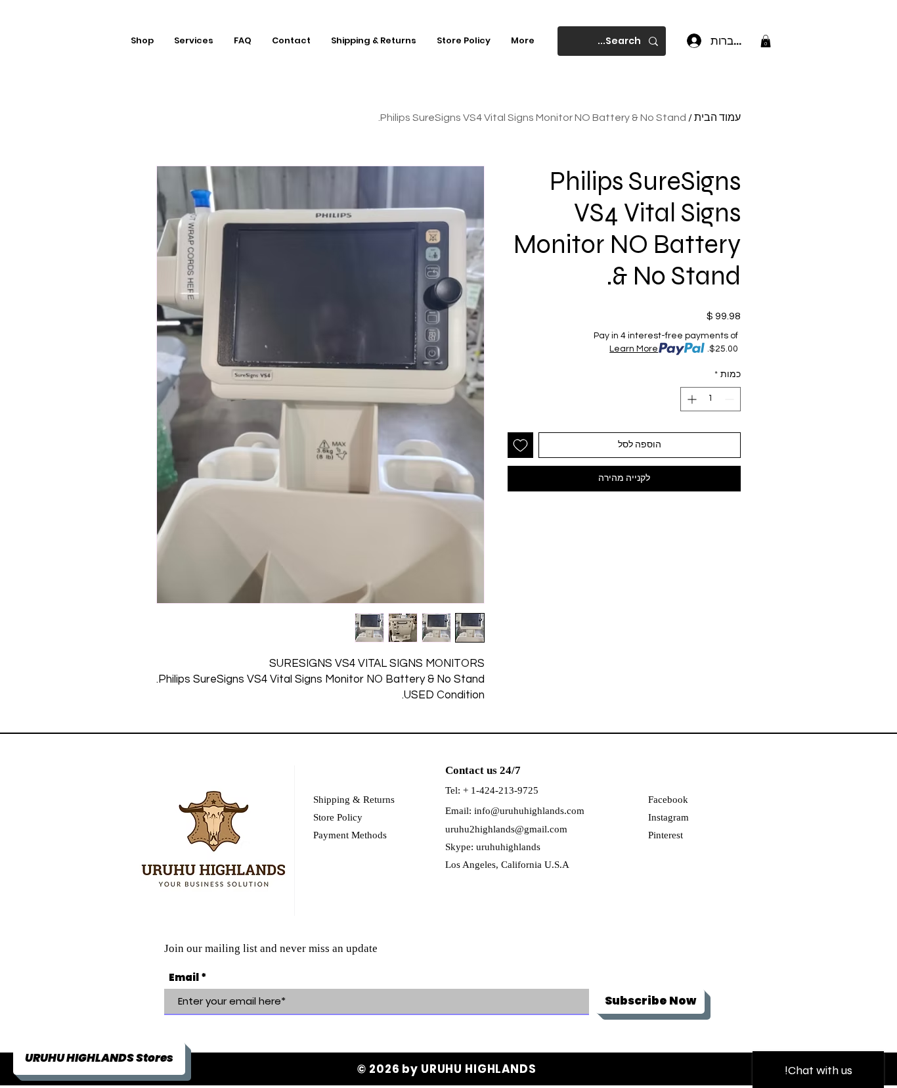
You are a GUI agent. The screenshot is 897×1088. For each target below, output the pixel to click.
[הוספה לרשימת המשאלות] (520, 445)
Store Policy (337, 817)
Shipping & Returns (354, 799)
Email (184, 977)
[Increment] (690, 399)
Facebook (668, 799)
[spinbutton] (710, 399)
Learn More (633, 348)
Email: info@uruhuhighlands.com (514, 810)
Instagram (668, 817)
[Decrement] (730, 399)
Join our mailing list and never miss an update (271, 948)
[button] (765, 41)
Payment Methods (350, 835)
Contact (464, 770)
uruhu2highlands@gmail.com (506, 829)
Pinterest (665, 835)
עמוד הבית (717, 117)
